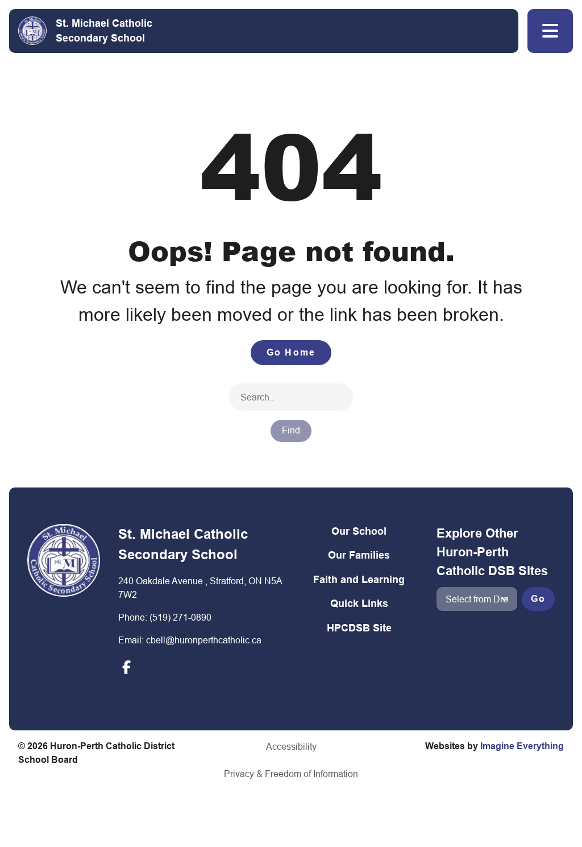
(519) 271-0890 (180, 617)
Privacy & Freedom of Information (291, 774)
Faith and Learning (359, 579)
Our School (358, 531)
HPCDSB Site (359, 628)
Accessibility (291, 746)
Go (538, 598)
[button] (550, 31)
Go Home (291, 352)
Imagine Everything (522, 746)
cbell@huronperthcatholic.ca (203, 640)
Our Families (359, 555)
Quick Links (359, 603)
